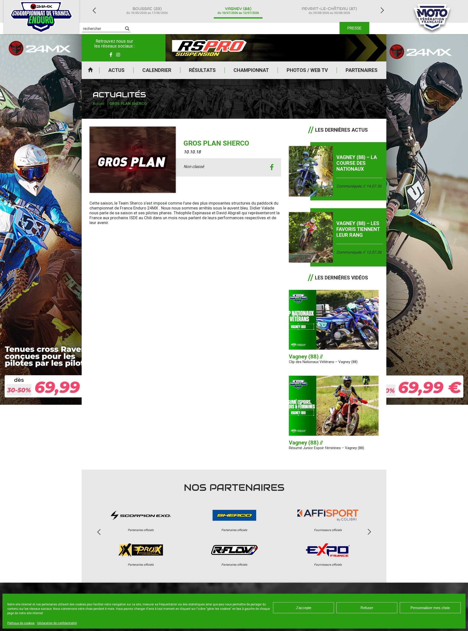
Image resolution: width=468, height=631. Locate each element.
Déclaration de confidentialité (57, 623)
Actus (116, 70)
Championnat (251, 70)
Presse (354, 28)
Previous (94, 10)
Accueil (90, 70)
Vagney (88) (238, 11)
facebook (272, 167)
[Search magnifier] (127, 28)
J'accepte (303, 608)
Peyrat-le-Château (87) (329, 11)
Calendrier (156, 70)
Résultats (202, 70)
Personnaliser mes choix (430, 608)
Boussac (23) (147, 11)
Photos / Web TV (307, 70)
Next (382, 10)
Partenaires (362, 70)
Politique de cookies (21, 623)
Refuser (367, 608)
